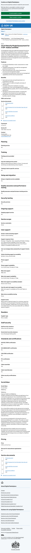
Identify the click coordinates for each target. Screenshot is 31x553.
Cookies (13, 528)
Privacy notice (19, 528)
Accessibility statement (6, 530)
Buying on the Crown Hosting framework (10, 522)
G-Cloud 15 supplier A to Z (6, 501)
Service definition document (11, 111)
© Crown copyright (15, 549)
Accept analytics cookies (15, 13)
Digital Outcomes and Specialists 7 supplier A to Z (12, 506)
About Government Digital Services (8, 497)
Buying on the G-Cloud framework (8, 518)
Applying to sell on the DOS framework (9, 516)
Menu (2, 31)
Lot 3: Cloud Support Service (17, 38)
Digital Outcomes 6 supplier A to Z (8, 504)
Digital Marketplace (6, 29)
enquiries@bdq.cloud (6, 136)
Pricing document (9, 103)
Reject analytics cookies (15, 17)
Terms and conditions (10, 115)
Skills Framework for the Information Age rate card (16, 107)
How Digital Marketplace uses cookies (15, 21)
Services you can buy (5, 492)
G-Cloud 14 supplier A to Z (7, 499)
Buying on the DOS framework (7, 520)
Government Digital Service (12, 532)
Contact (3, 490)
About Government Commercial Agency (9, 495)
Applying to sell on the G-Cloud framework (10, 513)
